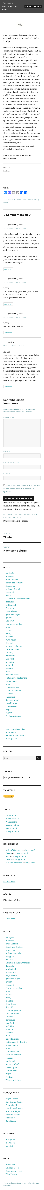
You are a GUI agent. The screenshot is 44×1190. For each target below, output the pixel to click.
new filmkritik (12, 675)
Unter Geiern (11, 706)
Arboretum (10, 586)
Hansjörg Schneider (14, 1108)
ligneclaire (10, 656)
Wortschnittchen (13, 716)
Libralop (9, 652)
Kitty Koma (11, 640)
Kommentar (9, 417)
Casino (9, 199)
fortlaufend (11, 605)
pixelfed (9, 1146)
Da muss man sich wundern (18, 598)
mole (8, 671)
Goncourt (10, 621)
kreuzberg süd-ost (14, 646)
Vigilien (9, 713)
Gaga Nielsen (11, 611)
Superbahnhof (12, 700)
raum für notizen (13, 690)
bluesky (9, 595)
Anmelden (10, 1165)
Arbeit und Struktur (14, 583)
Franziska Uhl (12, 1105)
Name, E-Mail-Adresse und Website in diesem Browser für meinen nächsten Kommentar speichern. (21, 488)
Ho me (9, 630)
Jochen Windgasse (14, 850)
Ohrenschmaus (12, 687)
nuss (8, 684)
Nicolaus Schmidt (13, 1114)
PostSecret (10, 1118)
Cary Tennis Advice (14, 1102)
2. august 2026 (12, 831)
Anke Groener (12, 579)
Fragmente (11, 608)
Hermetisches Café (14, 624)
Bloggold (10, 592)
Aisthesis (10, 576)
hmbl (8, 627)
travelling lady (12, 703)
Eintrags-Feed (12, 1168)
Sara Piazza (11, 1121)
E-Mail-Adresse (11, 463)
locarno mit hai (12, 825)
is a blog (9, 637)
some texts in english (15, 729)
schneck (9, 694)
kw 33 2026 (11, 815)
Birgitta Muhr (12, 1099)
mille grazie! (11, 738)
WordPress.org (12, 1174)
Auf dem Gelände (13, 589)
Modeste (9, 668)
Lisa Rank (10, 659)
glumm (9, 618)
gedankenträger (13, 614)
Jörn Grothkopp (13, 1111)
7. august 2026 (12, 822)
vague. (8, 709)
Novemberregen (13, 681)
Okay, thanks (33, 6)
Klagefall (10, 643)
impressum (11, 732)
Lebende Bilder (12, 649)
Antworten (8, 269)
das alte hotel (9, 919)
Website (7, 474)
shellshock (10, 697)
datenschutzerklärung (16, 735)
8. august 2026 (12, 819)
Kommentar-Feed (14, 1171)
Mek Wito (10, 662)
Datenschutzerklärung (13, 1183)
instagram (10, 1139)
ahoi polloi (10, 573)
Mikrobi (9, 665)
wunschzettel (9, 881)
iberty (8, 633)
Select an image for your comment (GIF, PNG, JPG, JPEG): (20, 516)
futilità (30, 199)
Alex (8, 856)
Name (6, 451)
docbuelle (10, 602)
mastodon (10, 1143)
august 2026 (11, 828)
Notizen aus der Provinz (16, 678)
